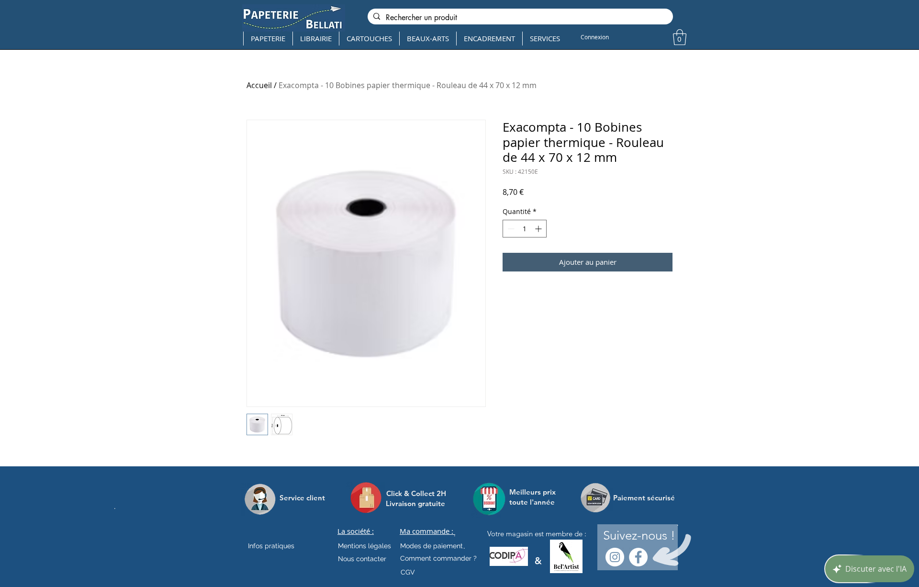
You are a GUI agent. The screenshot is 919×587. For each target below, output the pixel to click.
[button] (679, 37)
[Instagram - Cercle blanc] (614, 557)
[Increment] (539, 228)
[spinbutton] (524, 228)
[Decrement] (510, 228)
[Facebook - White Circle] (638, 557)
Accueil (259, 85)
